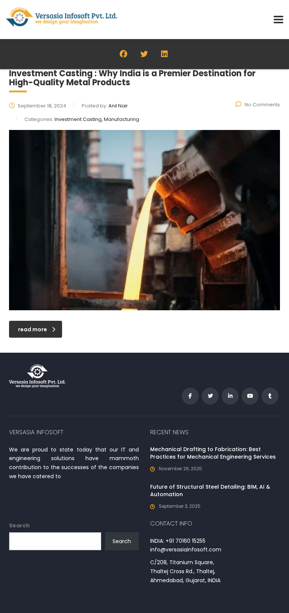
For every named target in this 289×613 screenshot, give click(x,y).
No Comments (262, 104)
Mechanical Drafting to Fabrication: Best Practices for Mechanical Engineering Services (213, 453)
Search (19, 525)
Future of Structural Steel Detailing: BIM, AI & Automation (210, 490)
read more (32, 329)
